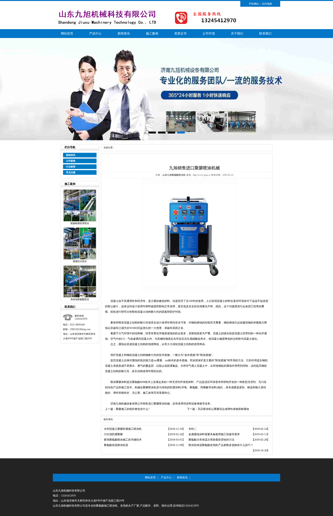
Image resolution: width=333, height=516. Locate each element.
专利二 (192, 428)
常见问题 (70, 172)
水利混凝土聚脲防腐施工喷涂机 (123, 428)
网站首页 (67, 33)
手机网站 (254, 3)
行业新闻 (70, 166)
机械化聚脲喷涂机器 (147, 387)
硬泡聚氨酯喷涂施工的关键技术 (123, 439)
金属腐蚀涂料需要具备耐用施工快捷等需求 (214, 434)
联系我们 (265, 33)
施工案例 (152, 33)
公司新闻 (70, 161)
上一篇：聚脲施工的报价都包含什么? (127, 409)
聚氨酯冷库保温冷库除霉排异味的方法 (211, 439)
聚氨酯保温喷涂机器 (116, 445)
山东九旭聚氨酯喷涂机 (174, 175)
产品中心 (95, 33)
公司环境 (209, 33)
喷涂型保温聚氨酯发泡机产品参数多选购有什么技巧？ (220, 445)
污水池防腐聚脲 (113, 434)
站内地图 (267, 3)
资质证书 (180, 33)
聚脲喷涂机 (160, 403)
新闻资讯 (124, 33)
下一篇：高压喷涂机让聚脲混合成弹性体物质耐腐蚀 (218, 409)
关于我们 (237, 33)
